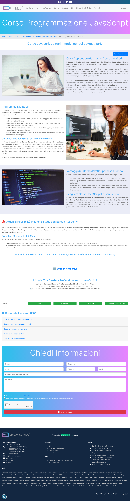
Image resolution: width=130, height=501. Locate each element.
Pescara (88, 480)
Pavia (71, 480)
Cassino (35, 475)
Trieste (59, 486)
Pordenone (118, 480)
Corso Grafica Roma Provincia (103, 455)
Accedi (123, 8)
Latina (70, 477)
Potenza (124, 480)
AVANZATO (90, 303)
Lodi (91, 477)
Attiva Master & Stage (120, 54)
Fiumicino (116, 475)
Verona (94, 486)
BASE (39, 303)
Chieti (60, 475)
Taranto (17, 486)
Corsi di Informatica (27, 36)
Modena (16, 480)
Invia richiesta (65, 412)
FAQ (50, 446)
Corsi (36, 8)
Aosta (30, 472)
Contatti (65, 8)
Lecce (75, 477)
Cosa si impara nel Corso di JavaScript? (18, 319)
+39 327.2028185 (12, 454)
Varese (70, 486)
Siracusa (4, 486)
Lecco (80, 477)
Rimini (44, 483)
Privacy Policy (27, 395)
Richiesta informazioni (57, 448)
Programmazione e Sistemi (46, 36)
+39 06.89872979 (12, 449)
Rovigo (98, 483)
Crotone (84, 475)
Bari (60, 472)
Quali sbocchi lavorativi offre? (14, 339)
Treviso (54, 486)
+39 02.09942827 (12, 451)
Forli (3, 477)
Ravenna (15, 483)
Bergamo (84, 472)
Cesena (55, 475)
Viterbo (115, 486)
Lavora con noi (54, 451)
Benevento (77, 472)
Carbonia (23, 475)
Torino (32, 486)
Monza (22, 480)
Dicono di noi (81, 8)
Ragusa (9, 483)
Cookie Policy (54, 463)
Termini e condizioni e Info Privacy (61, 460)
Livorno (86, 477)
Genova (15, 477)
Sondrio (11, 486)
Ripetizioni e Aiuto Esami (101, 464)
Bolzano (101, 472)
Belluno (71, 472)
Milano (10, 480)
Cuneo (90, 475)
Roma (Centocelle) (58, 483)
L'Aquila (58, 477)
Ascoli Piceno (43, 472)
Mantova (108, 477)
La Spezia (64, 477)
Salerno (104, 483)
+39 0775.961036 (12, 447)
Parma (66, 480)
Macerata (101, 477)
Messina (4, 480)
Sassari (109, 483)
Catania (41, 475)
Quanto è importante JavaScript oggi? (18, 324)
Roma (49, 483)
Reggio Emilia (33, 483)
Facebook (9, 458)
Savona (115, 483)
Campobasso (15, 475)
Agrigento (5, 472)
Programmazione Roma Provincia (104, 453)
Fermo (99, 475)
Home (4, 36)
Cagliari (119, 472)
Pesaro (82, 480)
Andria (25, 472)
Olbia (42, 480)
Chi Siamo (29, 8)
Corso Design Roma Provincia (102, 457)
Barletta (65, 472)
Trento (48, 486)
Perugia (76, 480)
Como (65, 475)
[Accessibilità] (4, 496)
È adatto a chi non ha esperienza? (16, 329)
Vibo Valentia (101, 486)
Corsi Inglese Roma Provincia (102, 446)
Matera (120, 477)
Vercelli (88, 486)
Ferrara (105, 475)
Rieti (40, 483)
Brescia (108, 472)
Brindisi (113, 472)
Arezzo (36, 472)
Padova (54, 480)
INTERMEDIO (65, 303)
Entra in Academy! (67, 268)
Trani (37, 486)
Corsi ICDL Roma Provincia (101, 460)
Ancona (20, 472)
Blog (73, 8)
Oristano (48, 480)
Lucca (95, 477)
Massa (114, 477)
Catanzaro (48, 475)
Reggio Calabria (23, 483)
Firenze (110, 475)
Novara (33, 480)
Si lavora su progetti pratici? (14, 334)
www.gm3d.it (123, 494)
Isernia (52, 477)
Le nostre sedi (54, 453)
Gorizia (21, 477)
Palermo (60, 480)
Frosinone (9, 477)
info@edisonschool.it (13, 456)
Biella (90, 472)
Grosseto (27, 477)
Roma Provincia (90, 483)
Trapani (42, 486)
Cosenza (71, 475)
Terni (27, 486)
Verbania (81, 486)
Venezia (75, 486)
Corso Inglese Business (100, 448)
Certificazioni (46, 8)
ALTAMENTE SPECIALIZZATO (117, 303)
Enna (94, 475)
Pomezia (110, 480)
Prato (3, 483)
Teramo (23, 486)
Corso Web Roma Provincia (102, 451)
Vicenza (108, 486)
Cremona (77, 475)
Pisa (100, 480)
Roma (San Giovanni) (78, 483)
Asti (50, 472)
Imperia (46, 477)
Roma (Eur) (68, 483)
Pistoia (105, 480)
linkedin (8, 463)
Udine (64, 486)
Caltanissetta (6, 475)
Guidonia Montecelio (37, 477)
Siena (120, 483)
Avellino (55, 472)
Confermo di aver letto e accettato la (18, 395)
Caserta (29, 475)
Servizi (57, 8)
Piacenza (94, 480)
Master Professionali (99, 462)
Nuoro (37, 480)
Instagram (9, 460)
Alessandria (12, 472)
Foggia (123, 475)
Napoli (27, 480)
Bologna (95, 472)
